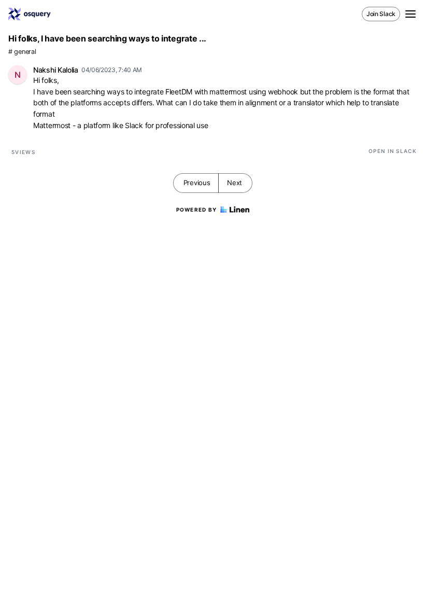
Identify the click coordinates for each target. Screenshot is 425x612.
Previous (196, 182)
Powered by (196, 209)
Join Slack (380, 14)
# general (22, 51)
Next (234, 182)
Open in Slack (393, 151)
